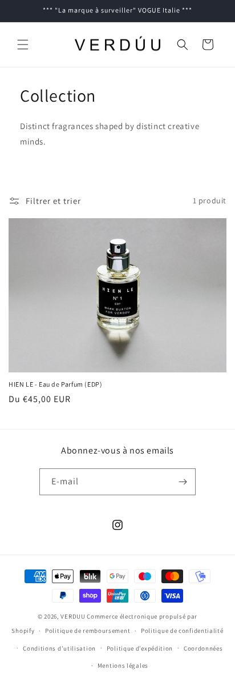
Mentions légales (123, 665)
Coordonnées (203, 648)
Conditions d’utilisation (59, 648)
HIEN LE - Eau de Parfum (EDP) (55, 384)
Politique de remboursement (87, 631)
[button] (22, 44)
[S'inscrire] (182, 481)
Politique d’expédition (140, 648)
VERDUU (72, 616)
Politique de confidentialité (182, 631)
